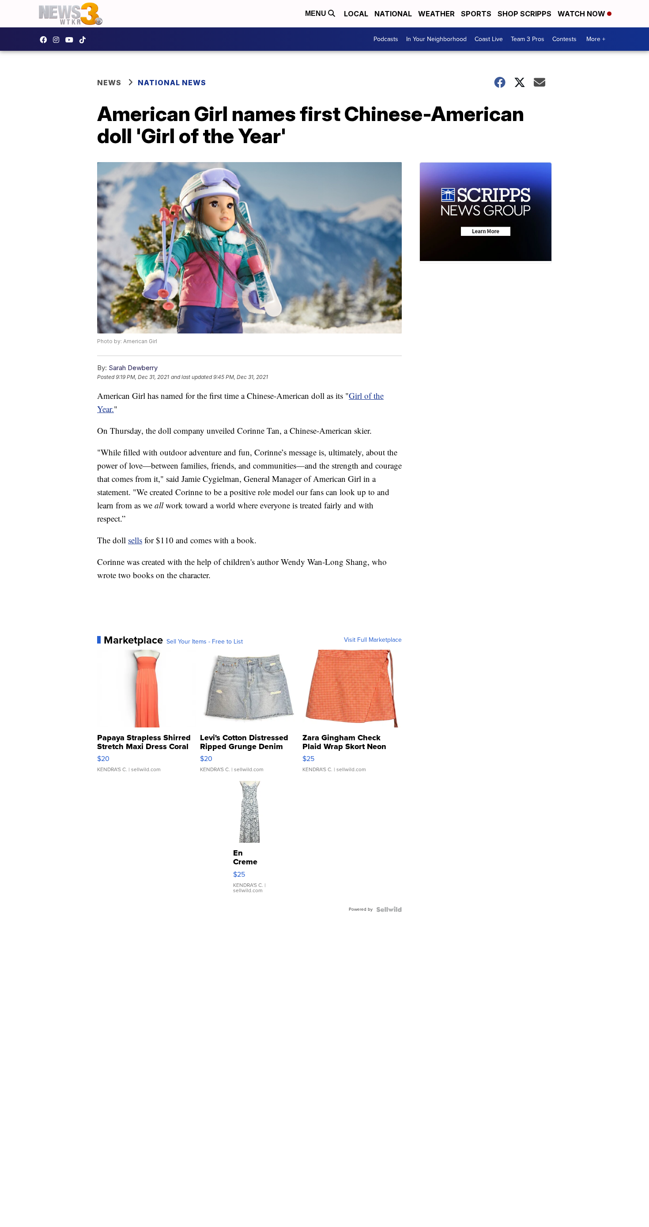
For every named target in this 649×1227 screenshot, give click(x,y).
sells (135, 539)
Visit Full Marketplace (373, 640)
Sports (476, 13)
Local (356, 13)
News (109, 82)
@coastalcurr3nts (84, 39)
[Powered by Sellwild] (389, 909)
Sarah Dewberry (133, 368)
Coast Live (489, 39)
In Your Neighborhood (436, 39)
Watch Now (582, 13)
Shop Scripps (524, 13)
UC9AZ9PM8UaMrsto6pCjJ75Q (71, 39)
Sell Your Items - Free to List (204, 642)
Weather (436, 13)
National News (172, 82)
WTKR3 (45, 39)
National (393, 13)
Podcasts (386, 39)
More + (595, 39)
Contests (564, 39)
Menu (316, 13)
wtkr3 (58, 39)
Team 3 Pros (527, 39)
